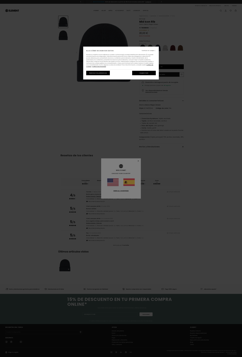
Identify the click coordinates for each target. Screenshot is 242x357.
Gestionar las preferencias (98, 73)
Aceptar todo (144, 73)
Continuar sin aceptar (148, 50)
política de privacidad (99, 66)
